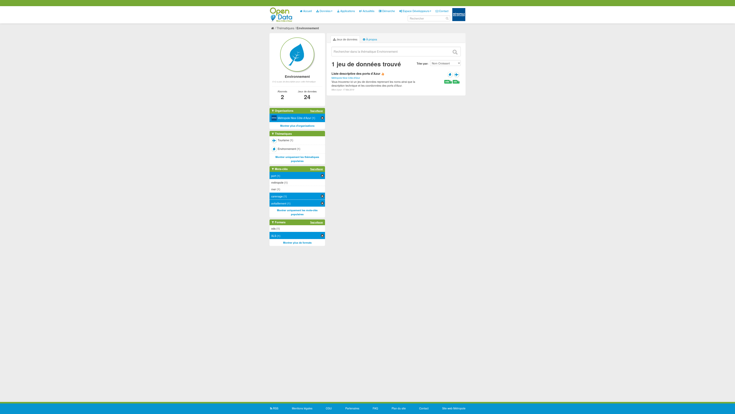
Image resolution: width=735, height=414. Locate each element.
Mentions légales (302, 408)
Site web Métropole (454, 408)
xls (455, 81)
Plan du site (399, 408)
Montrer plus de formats (297, 242)
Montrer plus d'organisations (297, 125)
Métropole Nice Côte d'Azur (346, 77)
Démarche (388, 11)
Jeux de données (346, 39)
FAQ (375, 408)
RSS (275, 408)
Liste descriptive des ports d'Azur (356, 73)
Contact (443, 11)
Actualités (368, 11)
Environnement (307, 28)
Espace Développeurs (415, 11)
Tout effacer (316, 111)
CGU (329, 408)
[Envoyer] (455, 52)
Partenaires (352, 408)
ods (447, 81)
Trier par (422, 63)
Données (325, 11)
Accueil (307, 11)
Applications (347, 11)
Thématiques (285, 28)
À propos (371, 39)
